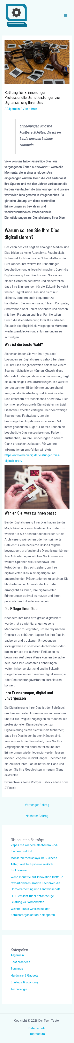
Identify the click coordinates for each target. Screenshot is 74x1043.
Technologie (19, 989)
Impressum (37, 1034)
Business (17, 969)
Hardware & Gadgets (24, 975)
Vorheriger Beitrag (37, 805)
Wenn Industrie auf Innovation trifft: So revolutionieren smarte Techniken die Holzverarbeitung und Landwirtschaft (37, 883)
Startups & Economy (24, 982)
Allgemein (13, 109)
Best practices (20, 962)
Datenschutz (37, 1028)
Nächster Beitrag (37, 816)
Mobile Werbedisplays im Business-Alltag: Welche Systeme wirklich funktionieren (34, 864)
